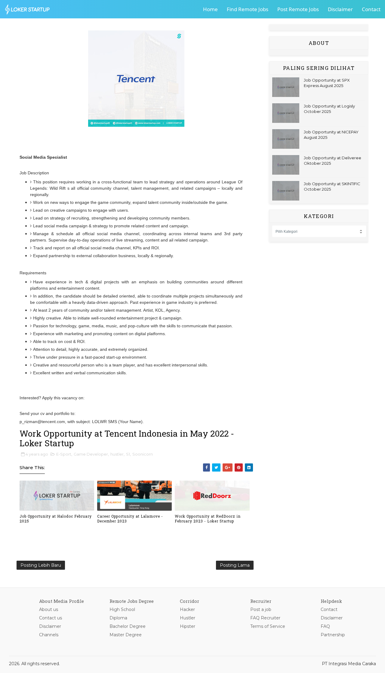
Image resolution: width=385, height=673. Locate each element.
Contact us (50, 618)
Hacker (187, 609)
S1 (128, 454)
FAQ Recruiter (265, 618)
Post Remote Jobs (298, 9)
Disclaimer (340, 9)
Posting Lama (235, 565)
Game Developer (91, 454)
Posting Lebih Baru (40, 565)
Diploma (118, 618)
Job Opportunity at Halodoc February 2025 (56, 519)
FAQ (325, 626)
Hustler (187, 618)
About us (48, 609)
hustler (117, 454)
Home (210, 9)
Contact (371, 9)
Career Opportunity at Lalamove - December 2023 (130, 519)
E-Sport (63, 454)
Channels (48, 634)
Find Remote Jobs (247, 9)
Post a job (260, 609)
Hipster (187, 626)
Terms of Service (267, 626)
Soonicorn (142, 454)
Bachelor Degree (127, 626)
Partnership (333, 634)
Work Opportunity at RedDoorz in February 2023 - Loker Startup (208, 519)
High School (122, 609)
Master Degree (125, 634)
